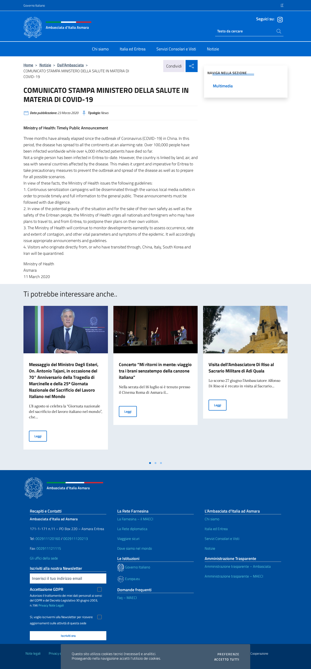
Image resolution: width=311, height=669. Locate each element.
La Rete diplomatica (132, 528)
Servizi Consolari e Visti (222, 538)
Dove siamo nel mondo (134, 548)
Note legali (33, 653)
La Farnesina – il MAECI (135, 519)
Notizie (45, 65)
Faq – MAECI (127, 597)
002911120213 (75, 538)
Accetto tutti (226, 659)
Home (28, 65)
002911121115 (48, 548)
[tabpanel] (65, 382)
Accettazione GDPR (46, 589)
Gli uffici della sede (44, 558)
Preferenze (228, 654)
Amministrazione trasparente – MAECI (234, 576)
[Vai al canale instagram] (278, 19)
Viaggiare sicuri (128, 538)
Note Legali (56, 605)
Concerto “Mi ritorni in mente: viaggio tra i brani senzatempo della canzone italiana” (155, 371)
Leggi (40, 435)
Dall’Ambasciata (70, 65)
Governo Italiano (34, 5)
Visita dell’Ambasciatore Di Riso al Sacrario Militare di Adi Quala (241, 367)
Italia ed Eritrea (216, 528)
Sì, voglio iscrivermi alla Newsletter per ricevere (61, 617)
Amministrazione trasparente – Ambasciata (238, 566)
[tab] (150, 463)
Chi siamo (212, 519)
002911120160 (48, 538)
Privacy (43, 605)
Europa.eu (132, 578)
